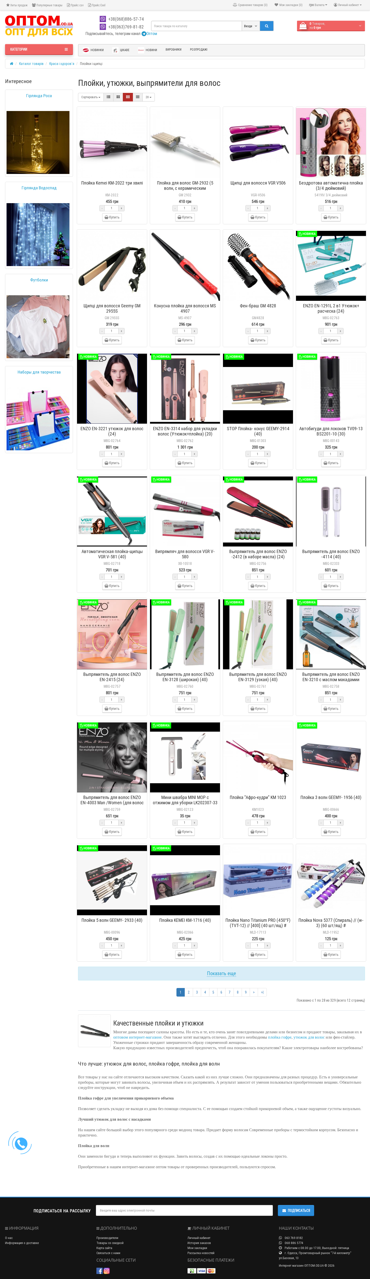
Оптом (151, 33)
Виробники (173, 49)
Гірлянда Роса (39, 95)
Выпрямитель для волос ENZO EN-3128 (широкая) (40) (185, 676)
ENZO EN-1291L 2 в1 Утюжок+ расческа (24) (331, 308)
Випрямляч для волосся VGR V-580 (185, 554)
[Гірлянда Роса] (38, 142)
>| (262, 992)
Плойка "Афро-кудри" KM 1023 (258, 797)
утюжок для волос (309, 1037)
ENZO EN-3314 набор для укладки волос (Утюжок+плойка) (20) (185, 431)
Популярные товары (49, 5)
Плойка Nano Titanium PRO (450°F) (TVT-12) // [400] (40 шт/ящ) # (258, 922)
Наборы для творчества (39, 372)
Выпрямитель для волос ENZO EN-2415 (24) (112, 676)
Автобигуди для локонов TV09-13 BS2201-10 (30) (331, 431)
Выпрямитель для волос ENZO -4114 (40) (331, 554)
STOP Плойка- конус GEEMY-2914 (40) (258, 431)
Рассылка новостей (201, 1253)
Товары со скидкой (110, 1243)
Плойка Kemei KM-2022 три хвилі (112, 183)
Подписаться (299, 1210)
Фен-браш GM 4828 (258, 306)
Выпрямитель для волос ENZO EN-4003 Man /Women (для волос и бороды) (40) (112, 802)
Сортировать (89, 97)
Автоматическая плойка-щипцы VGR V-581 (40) (112, 554)
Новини (151, 50)
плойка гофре (279, 1037)
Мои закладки (197, 1248)
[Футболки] (38, 326)
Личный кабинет (199, 1238)
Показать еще (221, 973)
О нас (9, 1238)
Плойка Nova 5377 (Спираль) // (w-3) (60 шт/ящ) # (331, 922)
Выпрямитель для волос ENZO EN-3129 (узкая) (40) (258, 676)
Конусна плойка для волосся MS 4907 (185, 308)
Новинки (97, 50)
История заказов (199, 1243)
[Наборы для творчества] (38, 418)
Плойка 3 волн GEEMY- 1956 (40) (331, 797)
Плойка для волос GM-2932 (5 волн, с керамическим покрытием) (185, 188)
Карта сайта (104, 1248)
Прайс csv (77, 5)
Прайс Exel (98, 5)
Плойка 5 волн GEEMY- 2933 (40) (112, 920)
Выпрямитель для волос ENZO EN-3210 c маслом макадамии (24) (331, 679)
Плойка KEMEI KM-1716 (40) (185, 920)
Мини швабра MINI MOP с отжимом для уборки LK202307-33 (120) (185, 802)
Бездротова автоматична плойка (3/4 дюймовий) (331, 185)
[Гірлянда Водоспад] (38, 234)
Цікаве (124, 50)
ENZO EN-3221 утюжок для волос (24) (112, 431)
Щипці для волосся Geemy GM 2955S (112, 308)
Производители (107, 1238)
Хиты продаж (18, 5)
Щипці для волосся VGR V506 (258, 183)
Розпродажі (198, 49)
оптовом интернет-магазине (137, 1037)
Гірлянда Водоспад (39, 188)
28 (148, 97)
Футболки (39, 280)
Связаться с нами (108, 1253)
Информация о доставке (22, 1243)
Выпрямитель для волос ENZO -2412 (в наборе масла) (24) (258, 554)
